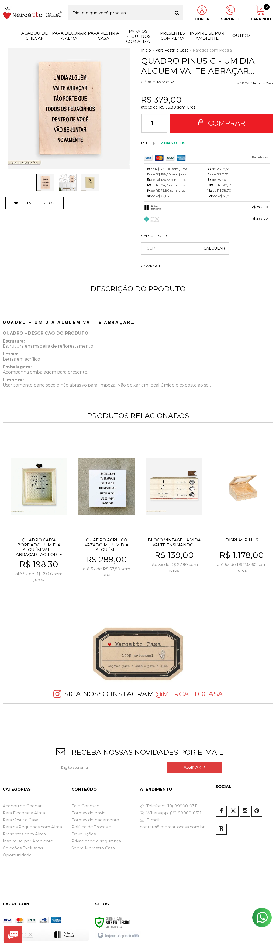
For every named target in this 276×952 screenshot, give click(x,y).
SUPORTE (230, 19)
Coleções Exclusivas (23, 848)
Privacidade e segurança (96, 840)
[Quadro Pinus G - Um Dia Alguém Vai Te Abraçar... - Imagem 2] (68, 182)
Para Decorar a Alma (24, 812)
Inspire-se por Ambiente (28, 840)
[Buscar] (177, 12)
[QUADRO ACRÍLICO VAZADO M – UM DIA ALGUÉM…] (106, 517)
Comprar (225, 123)
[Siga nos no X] (233, 811)
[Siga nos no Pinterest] (256, 811)
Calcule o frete (157, 235)
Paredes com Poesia (212, 50)
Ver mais (50, 588)
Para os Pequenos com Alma (32, 826)
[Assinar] (194, 767)
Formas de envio (88, 812)
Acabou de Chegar (22, 805)
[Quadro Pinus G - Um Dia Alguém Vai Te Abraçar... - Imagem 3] (90, 182)
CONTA (202, 19)
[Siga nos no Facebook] (221, 811)
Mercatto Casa (262, 83)
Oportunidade (17, 855)
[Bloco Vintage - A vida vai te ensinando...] (174, 517)
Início (146, 50)
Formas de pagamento (95, 819)
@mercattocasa (189, 694)
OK (214, 248)
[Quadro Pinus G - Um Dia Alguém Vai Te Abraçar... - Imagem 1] (45, 182)
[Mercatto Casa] (32, 13)
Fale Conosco (85, 805)
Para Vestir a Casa (171, 50)
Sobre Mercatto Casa (93, 848)
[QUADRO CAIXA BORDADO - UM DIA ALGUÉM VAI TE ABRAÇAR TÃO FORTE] (39, 517)
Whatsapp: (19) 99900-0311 (173, 812)
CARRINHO (260, 13)
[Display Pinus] (242, 517)
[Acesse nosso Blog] (221, 829)
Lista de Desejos (38, 203)
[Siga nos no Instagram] (245, 811)
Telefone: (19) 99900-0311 (171, 805)
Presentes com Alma (24, 833)
